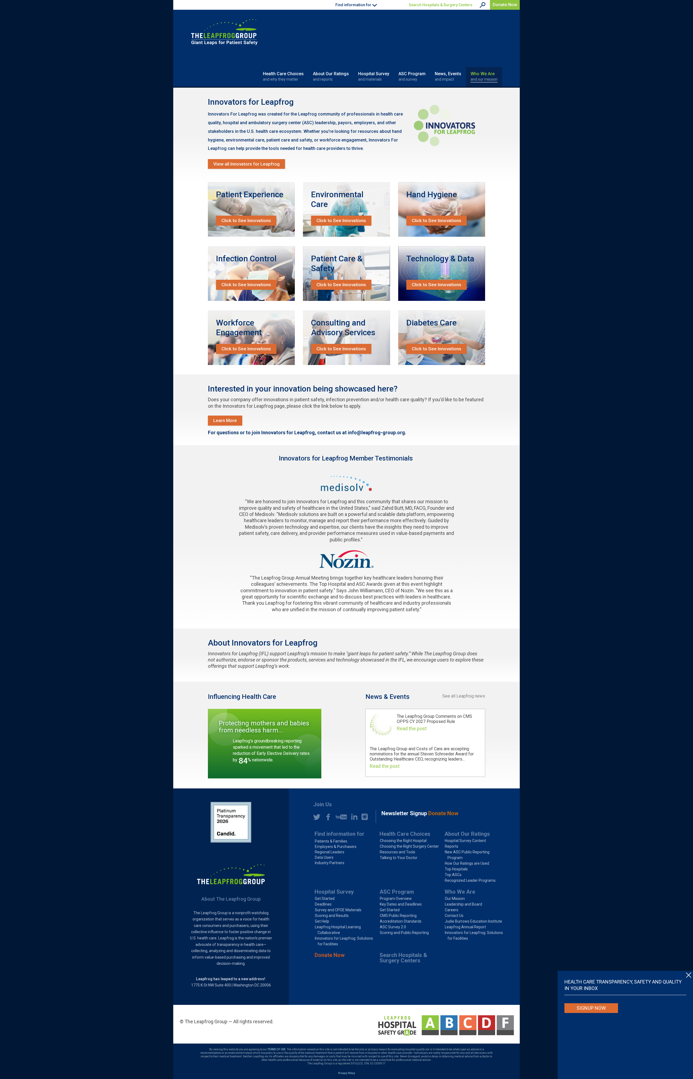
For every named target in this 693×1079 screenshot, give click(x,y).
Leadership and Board (463, 904)
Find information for (339, 834)
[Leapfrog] (224, 32)
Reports (451, 846)
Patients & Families (331, 841)
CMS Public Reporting (398, 915)
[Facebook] (326, 816)
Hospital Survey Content (465, 840)
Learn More (225, 420)
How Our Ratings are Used (467, 863)
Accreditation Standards (400, 921)
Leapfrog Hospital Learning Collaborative (338, 930)
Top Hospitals (456, 869)
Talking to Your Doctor (398, 858)
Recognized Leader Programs (470, 880)
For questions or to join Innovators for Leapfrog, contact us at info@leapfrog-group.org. (307, 432)
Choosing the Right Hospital (403, 840)
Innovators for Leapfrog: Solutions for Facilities (344, 941)
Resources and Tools (397, 852)
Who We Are (484, 76)
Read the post (412, 728)
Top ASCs (453, 875)
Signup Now (591, 1008)
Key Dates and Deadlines (401, 904)
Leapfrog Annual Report (465, 927)
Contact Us (454, 915)
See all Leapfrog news (463, 696)
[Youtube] (340, 816)
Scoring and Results (332, 915)
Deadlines (323, 904)
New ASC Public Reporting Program (467, 855)
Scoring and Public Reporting (404, 932)
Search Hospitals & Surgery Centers (440, 5)
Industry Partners (329, 863)
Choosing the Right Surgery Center (409, 846)
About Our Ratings (331, 76)
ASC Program (412, 76)
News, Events (448, 76)
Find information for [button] (353, 5)
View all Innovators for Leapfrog (246, 164)
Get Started (325, 898)
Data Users (324, 857)
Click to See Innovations (246, 220)
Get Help (322, 921)
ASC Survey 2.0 (393, 927)
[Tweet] (316, 816)
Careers (451, 910)
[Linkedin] (353, 816)
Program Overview (396, 898)
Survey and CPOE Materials (338, 910)
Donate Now (505, 4)
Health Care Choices (283, 76)
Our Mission (455, 898)
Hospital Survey (373, 76)
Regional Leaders (329, 852)
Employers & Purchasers (336, 846)
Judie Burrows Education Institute (473, 921)
